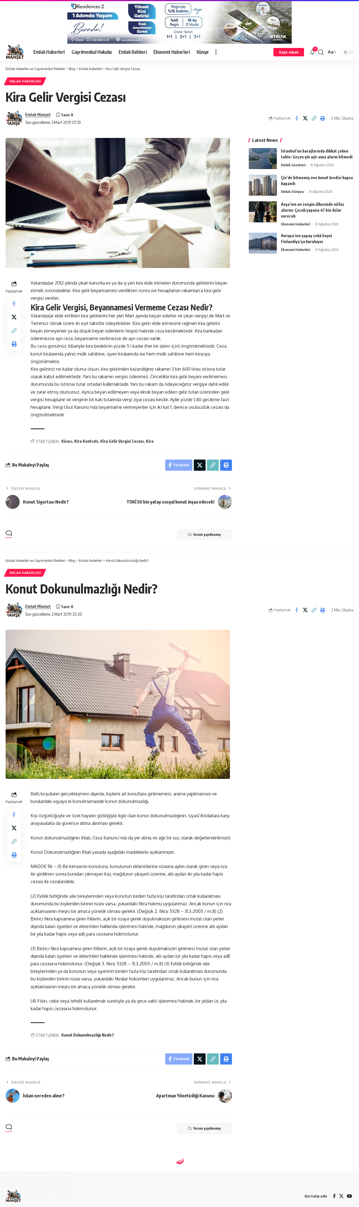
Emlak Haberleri (25, 81)
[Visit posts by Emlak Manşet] (14, 118)
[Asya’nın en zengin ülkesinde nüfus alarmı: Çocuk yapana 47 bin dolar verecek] (263, 211)
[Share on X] (305, 118)
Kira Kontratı (86, 441)
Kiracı (66, 441)
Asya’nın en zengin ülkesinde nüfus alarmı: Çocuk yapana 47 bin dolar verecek (312, 210)
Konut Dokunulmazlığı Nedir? (87, 1035)
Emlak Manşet (38, 114)
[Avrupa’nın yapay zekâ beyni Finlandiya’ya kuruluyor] (263, 243)
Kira (149, 441)
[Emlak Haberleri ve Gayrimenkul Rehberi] (15, 52)
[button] (216, 52)
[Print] (322, 118)
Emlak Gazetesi (293, 165)
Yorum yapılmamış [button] (207, 534)
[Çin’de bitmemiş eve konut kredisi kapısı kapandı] (263, 185)
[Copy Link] (314, 118)
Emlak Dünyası (292, 191)
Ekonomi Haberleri (295, 224)
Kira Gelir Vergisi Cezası (122, 441)
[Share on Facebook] (296, 118)
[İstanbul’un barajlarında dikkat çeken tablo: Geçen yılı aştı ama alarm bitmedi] (263, 158)
